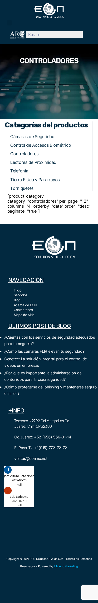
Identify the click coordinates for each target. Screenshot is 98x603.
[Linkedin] (69, 266)
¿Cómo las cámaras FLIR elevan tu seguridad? (44, 351)
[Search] (86, 34)
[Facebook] (38, 266)
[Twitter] (48, 266)
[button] (9, 23)
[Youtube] (59, 266)
